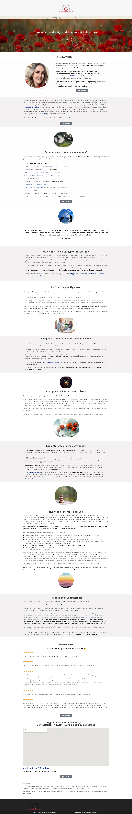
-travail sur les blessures (33, 187)
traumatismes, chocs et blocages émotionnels (42, 175)
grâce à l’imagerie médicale (50, 362)
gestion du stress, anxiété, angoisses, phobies (43, 172)
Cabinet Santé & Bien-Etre (36, 768)
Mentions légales (94, 812)
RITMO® (71, 76)
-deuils (26, 178)
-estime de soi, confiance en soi (36, 184)
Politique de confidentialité (82, 812)
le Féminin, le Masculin (88, 618)
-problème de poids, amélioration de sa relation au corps (46, 167)
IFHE (104, 105)
